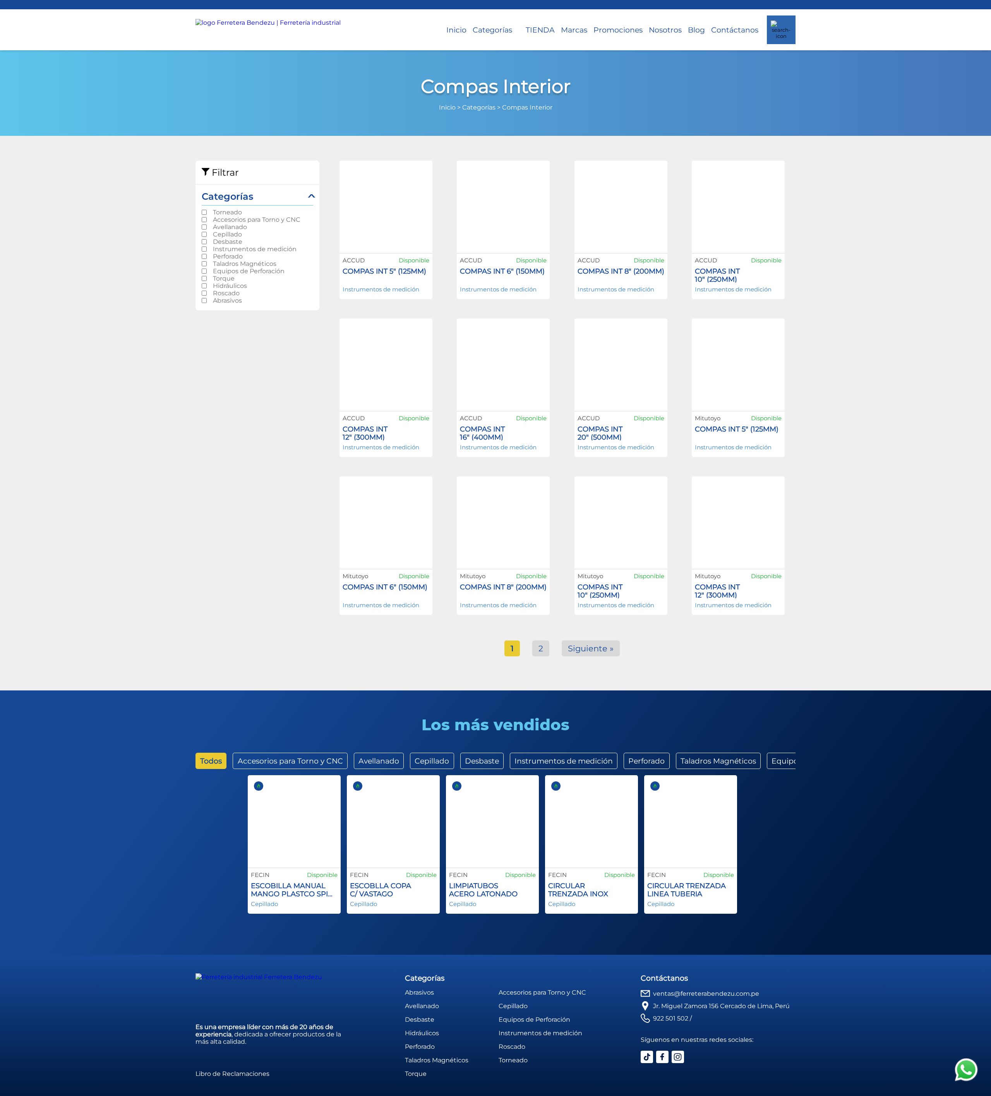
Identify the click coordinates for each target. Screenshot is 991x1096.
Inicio (456, 29)
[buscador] (781, 29)
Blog (696, 29)
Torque (224, 278)
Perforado (228, 256)
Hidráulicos (230, 285)
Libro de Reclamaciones (232, 1073)
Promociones (618, 29)
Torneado (227, 212)
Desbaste (227, 241)
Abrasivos (227, 300)
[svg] (966, 1070)
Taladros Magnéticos (244, 263)
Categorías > (482, 107)
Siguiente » (591, 648)
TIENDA (540, 29)
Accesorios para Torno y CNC (256, 219)
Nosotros (665, 29)
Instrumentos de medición (255, 249)
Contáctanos (734, 29)
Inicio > (450, 107)
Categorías (492, 29)
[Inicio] (268, 30)
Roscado (226, 293)
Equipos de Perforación (249, 271)
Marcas (574, 29)
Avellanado (230, 227)
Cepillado (227, 234)
